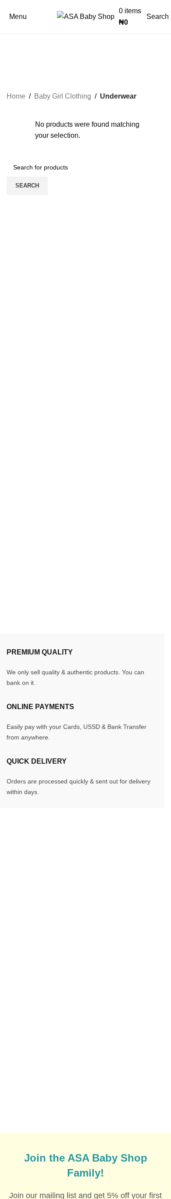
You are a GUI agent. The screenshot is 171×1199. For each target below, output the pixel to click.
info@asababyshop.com (62, 898)
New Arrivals (26, 1016)
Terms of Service (122, 1042)
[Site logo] (85, 16)
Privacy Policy (118, 1059)
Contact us (23, 1082)
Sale (14, 1033)
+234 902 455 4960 (57, 913)
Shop (15, 1049)
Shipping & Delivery (127, 1000)
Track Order (25, 1000)
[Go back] (17, 45)
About (16, 1066)
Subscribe (112, 1075)
